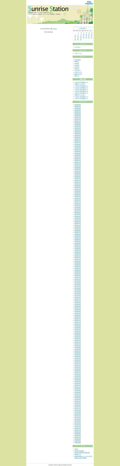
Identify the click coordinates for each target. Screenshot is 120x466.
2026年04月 (78, 112)
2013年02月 (78, 381)
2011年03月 (78, 423)
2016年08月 (78, 306)
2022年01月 (78, 200)
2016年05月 (78, 311)
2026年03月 (78, 113)
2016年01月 (78, 318)
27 (91, 37)
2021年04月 (78, 216)
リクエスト (78, 47)
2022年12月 (78, 180)
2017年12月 (78, 277)
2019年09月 (78, 243)
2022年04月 (78, 194)
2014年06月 (78, 353)
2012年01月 (78, 405)
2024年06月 (78, 151)
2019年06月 (78, 246)
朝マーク (77, 76)
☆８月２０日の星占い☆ (81, 89)
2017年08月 (78, 284)
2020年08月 (78, 230)
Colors (76, 449)
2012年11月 (78, 387)
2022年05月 (78, 193)
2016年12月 (78, 299)
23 (80, 37)
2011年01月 (78, 426)
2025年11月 (78, 121)
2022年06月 (78, 191)
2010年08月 (78, 435)
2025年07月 (78, 128)
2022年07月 (78, 189)
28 (75, 39)
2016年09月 (78, 304)
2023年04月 (78, 176)
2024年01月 (78, 160)
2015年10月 (78, 324)
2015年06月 (78, 331)
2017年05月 (78, 290)
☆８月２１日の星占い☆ (81, 87)
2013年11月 (78, 365)
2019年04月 (78, 250)
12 (89, 34)
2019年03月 (78, 252)
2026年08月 (78, 104)
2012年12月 (78, 385)
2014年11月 (78, 344)
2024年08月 (78, 148)
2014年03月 (78, 358)
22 (78, 37)
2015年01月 (78, 340)
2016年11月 (78, 300)
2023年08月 (78, 169)
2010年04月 (78, 442)
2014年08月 (78, 349)
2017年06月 (78, 288)
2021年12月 (78, 202)
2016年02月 (78, 317)
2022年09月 (78, 185)
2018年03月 (78, 272)
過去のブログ (78, 74)
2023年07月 (78, 171)
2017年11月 (78, 279)
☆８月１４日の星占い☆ (81, 98)
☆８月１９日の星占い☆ (81, 91)
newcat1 (77, 63)
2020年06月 (78, 234)
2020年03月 (78, 237)
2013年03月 (78, 379)
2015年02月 (78, 338)
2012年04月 (78, 399)
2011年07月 (78, 415)
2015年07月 (78, 329)
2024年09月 (78, 146)
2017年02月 (78, 295)
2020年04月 (78, 236)
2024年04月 (78, 155)
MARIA (76, 61)
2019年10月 (78, 241)
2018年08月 (78, 264)
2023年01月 (78, 178)
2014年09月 (78, 347)
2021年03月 (78, 218)
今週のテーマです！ (80, 84)
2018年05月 (78, 270)
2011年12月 (78, 406)
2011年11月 (78, 408)
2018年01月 (78, 275)
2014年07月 (78, 351)
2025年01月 (78, 139)
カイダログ (78, 70)
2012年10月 (78, 388)
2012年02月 (78, 403)
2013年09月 (78, 369)
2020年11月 (78, 225)
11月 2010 (82, 28)
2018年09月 (78, 263)
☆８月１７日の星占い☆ (81, 96)
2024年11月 (78, 142)
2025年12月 (78, 119)
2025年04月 (78, 133)
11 (86, 34)
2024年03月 (78, 157)
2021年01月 (78, 221)
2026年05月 (78, 110)
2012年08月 (78, 392)
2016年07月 (78, 308)
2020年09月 (78, 228)
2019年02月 (78, 254)
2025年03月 (78, 135)
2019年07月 (78, 245)
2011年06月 (78, 417)
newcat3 (77, 67)
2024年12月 (78, 140)
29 (78, 39)
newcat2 (77, 65)
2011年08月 (78, 414)
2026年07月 (78, 106)
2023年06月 (78, 173)
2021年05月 (78, 214)
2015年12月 (78, 320)
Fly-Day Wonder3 (79, 451)
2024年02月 (78, 158)
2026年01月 (78, 117)
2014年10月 (78, 345)
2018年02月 (78, 273)
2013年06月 (78, 374)
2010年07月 (78, 437)
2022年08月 (78, 187)
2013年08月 (78, 370)
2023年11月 (78, 164)
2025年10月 (78, 122)
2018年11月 (78, 259)
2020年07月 (78, 232)
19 (89, 36)
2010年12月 (78, 428)
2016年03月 (78, 315)
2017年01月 (78, 297)
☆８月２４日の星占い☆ (81, 85)
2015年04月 (78, 335)
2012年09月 (78, 390)
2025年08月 (78, 126)
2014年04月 (78, 356)
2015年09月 (78, 326)
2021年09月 (78, 207)
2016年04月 (78, 313)
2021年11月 (78, 203)
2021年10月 (78, 205)
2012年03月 (78, 401)
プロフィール (78, 53)
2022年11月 (78, 182)
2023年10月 (78, 166)
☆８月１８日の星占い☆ (81, 93)
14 (75, 36)
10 (83, 34)
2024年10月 (78, 144)
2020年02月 (78, 239)
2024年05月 (78, 153)
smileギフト (78, 454)
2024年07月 (78, 149)
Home (55, 28)
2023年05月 (78, 175)
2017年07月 (78, 286)
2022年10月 (78, 184)
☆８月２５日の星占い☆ (81, 82)
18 (86, 36)
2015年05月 (78, 333)
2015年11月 (78, 322)
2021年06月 (78, 212)
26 (89, 37)
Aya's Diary (78, 59)
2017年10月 (78, 281)
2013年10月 (78, 367)
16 (80, 36)
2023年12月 (78, 162)
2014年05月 (78, 354)
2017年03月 (78, 293)
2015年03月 (78, 336)
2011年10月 (78, 410)
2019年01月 (78, 255)
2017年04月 (78, 291)
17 (83, 36)
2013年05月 (78, 376)
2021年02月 (78, 220)
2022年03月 (78, 196)
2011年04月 (78, 421)
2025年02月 (78, 137)
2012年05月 (78, 397)
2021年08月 (78, 209)
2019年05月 (78, 248)
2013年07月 (78, 372)
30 (80, 39)
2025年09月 (78, 124)
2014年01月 (78, 361)
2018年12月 (78, 257)
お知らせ (77, 68)
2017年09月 (78, 282)
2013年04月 (78, 378)
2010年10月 (78, 432)
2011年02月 (78, 424)
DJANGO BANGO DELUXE (82, 452)
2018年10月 (78, 261)
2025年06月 (78, 130)
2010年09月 (78, 433)
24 (83, 37)
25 (86, 37)
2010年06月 (78, 439)
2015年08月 (78, 327)
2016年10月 (78, 302)
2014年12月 (78, 342)
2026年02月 (78, 115)
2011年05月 (78, 419)
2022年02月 (78, 198)
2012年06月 (78, 396)
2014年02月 (78, 360)
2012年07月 (78, 394)
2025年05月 (78, 131)
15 (78, 36)
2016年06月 (78, 309)
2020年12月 (78, 223)
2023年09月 (78, 167)
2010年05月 (78, 441)
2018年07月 (78, 266)
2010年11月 (78, 430)
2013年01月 (78, 383)
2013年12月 (78, 363)
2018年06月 (78, 268)
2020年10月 (78, 227)
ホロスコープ (78, 72)
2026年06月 (78, 108)
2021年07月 (78, 211)
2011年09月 (78, 412)
